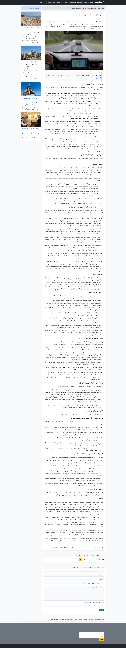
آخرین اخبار (42, 2)
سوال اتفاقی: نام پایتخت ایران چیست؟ (94, 602)
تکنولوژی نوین (72, 2)
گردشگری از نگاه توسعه (62, 2)
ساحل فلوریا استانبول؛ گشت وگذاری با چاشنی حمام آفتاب (31, 28)
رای (80, 559)
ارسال (101, 610)
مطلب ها (90, 2)
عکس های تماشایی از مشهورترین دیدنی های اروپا (31, 99)
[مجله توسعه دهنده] (99, 2)
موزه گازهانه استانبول (35, 61)
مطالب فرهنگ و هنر (82, 2)
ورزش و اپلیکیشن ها (51, 2)
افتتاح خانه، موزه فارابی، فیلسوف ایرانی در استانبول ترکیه (30, 129)
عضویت (101, 639)
